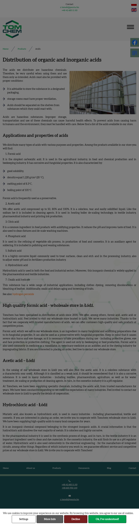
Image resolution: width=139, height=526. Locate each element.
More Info (50, 519)
